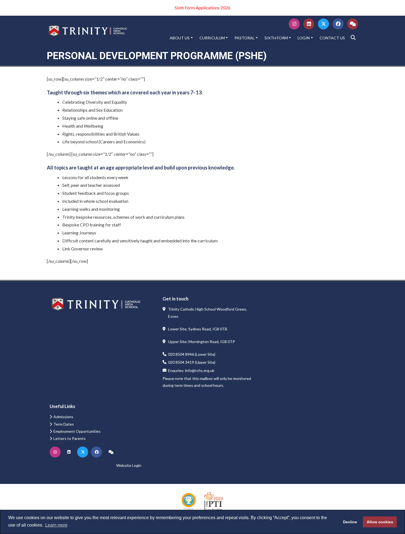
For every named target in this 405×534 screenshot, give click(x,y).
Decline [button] (350, 522)
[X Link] (323, 24)
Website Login (128, 465)
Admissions (63, 416)
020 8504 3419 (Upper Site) (191, 362)
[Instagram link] (294, 24)
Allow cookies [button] (380, 522)
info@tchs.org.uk (199, 370)
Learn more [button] (56, 525)
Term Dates (63, 424)
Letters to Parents (69, 438)
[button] (353, 38)
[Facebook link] (338, 24)
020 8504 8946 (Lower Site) (191, 354)
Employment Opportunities (77, 431)
